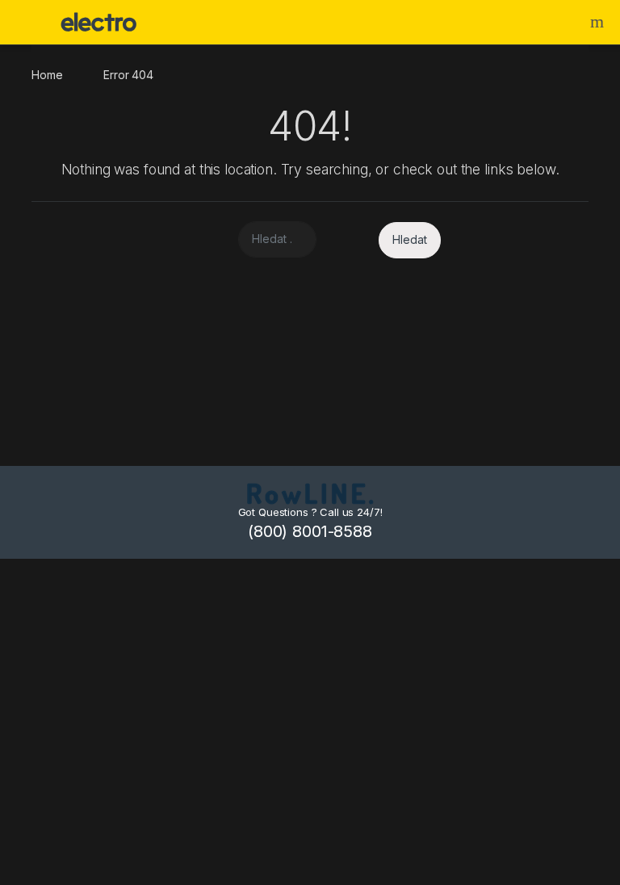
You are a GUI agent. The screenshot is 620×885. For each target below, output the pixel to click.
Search (599, 22)
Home (46, 75)
